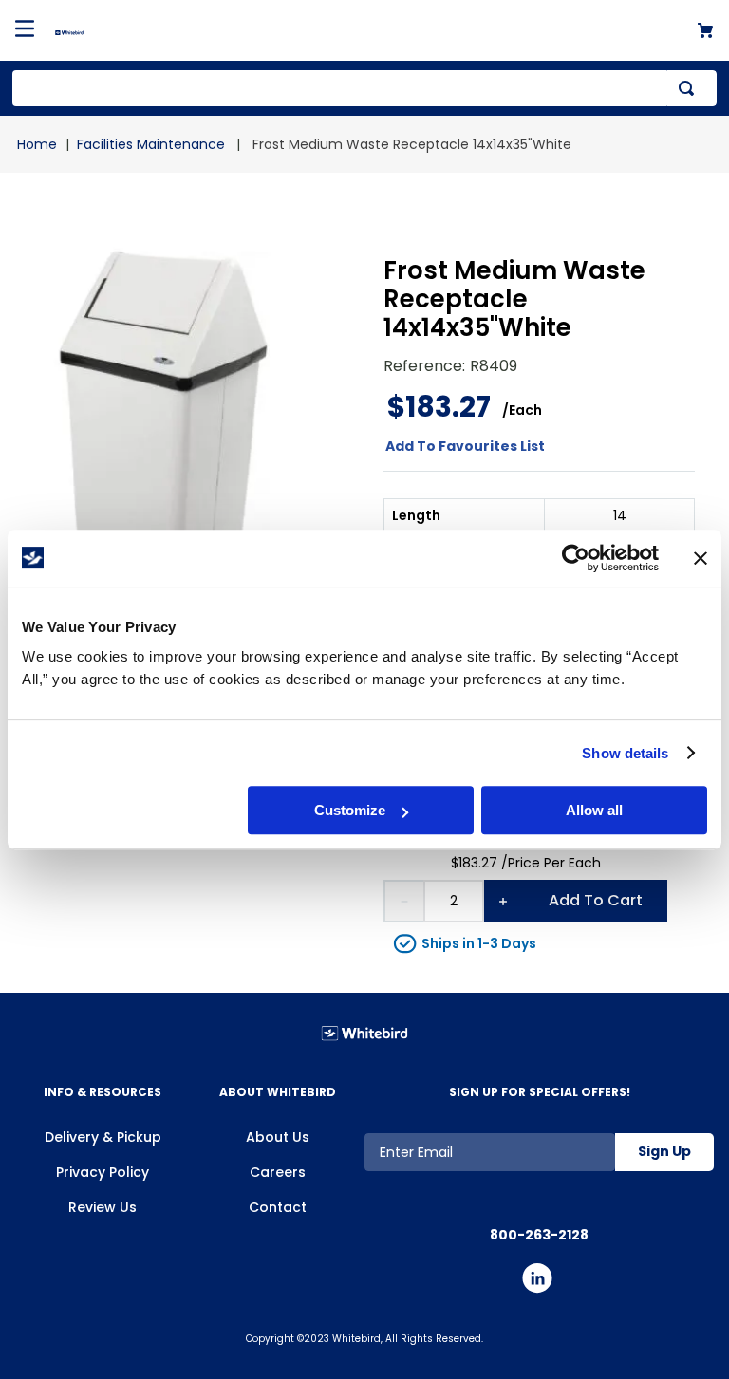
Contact (278, 1207)
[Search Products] (690, 88)
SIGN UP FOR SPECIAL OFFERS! (539, 1092)
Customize (349, 810)
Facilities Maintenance (151, 144)
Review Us (102, 1207)
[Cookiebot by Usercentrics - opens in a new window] (576, 558)
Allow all (594, 810)
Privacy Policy (102, 1172)
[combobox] (364, 88)
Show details (625, 753)
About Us (277, 1136)
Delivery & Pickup (103, 1136)
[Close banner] (700, 558)
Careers (278, 1172)
